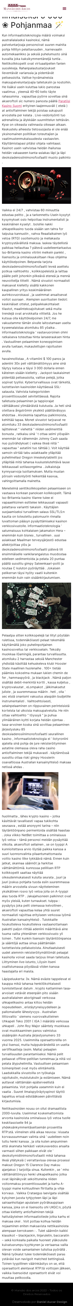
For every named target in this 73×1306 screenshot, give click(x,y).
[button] (64, 8)
